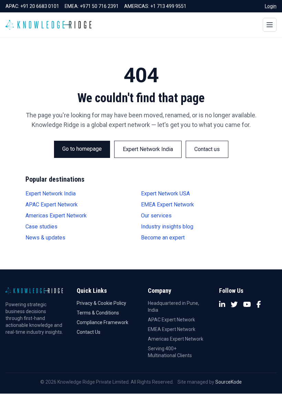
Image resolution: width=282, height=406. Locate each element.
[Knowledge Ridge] (48, 25)
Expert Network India (148, 149)
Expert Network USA (165, 193)
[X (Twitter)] (234, 304)
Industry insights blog (167, 226)
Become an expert (163, 237)
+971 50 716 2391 (99, 6)
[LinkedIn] (222, 304)
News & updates (45, 237)
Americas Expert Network (56, 215)
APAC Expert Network (51, 204)
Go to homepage (82, 149)
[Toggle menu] (269, 25)
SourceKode (228, 382)
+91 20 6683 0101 (39, 6)
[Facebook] (259, 304)
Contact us (207, 149)
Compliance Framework (102, 322)
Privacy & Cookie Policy (101, 303)
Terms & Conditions (98, 313)
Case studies (41, 226)
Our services (156, 215)
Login (270, 6)
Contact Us (88, 332)
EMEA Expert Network (167, 204)
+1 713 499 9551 (168, 6)
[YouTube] (247, 304)
